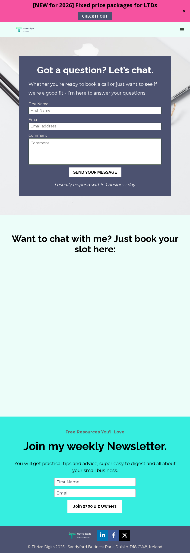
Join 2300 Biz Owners (95, 506)
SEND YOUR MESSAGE (95, 172)
